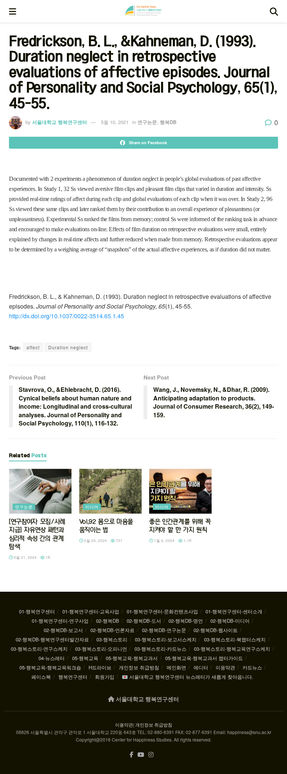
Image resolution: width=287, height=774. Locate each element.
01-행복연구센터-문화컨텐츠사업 (162, 611)
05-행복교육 (85, 658)
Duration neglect (68, 347)
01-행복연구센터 (37, 611)
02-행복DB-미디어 (230, 620)
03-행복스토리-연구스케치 (39, 648)
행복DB (168, 122)
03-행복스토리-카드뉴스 (160, 648)
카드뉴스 (252, 667)
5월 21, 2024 (25, 557)
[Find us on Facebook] (131, 755)
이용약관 (225, 667)
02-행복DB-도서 (144, 620)
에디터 (201, 667)
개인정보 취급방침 (139, 667)
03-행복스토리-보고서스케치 (166, 639)
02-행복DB (107, 620)
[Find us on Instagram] (151, 755)
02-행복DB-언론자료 (112, 630)
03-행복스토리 (111, 639)
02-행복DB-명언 (186, 620)
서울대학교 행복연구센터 (59, 122)
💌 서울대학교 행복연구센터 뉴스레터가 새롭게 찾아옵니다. (187, 676)
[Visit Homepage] (143, 11)
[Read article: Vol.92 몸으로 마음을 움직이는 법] (110, 491)
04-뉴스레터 (51, 658)
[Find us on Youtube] (141, 755)
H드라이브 (100, 667)
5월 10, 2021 (115, 122)
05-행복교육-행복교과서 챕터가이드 (204, 658)
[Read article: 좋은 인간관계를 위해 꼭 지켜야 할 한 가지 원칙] (180, 491)
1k (47, 557)
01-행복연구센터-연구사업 (60, 620)
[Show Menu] (12, 11)
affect (33, 347)
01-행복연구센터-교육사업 (90, 611)
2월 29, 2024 (95, 540)
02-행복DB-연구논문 (164, 630)
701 (119, 540)
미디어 (92, 507)
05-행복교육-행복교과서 (132, 658)
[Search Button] (274, 11)
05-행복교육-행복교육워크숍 (50, 667)
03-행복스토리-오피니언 (101, 648)
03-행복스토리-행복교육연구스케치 (232, 648)
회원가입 (104, 676)
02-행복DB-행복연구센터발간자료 (52, 639)
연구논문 (147, 122)
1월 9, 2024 (164, 540)
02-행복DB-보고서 (63, 630)
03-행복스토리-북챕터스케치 (235, 639)
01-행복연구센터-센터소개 (234, 611)
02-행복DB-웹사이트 (216, 630)
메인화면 (176, 667)
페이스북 (41, 676)
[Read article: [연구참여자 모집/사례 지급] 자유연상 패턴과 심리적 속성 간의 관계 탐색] (40, 491)
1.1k (187, 540)
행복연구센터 (72, 676)
